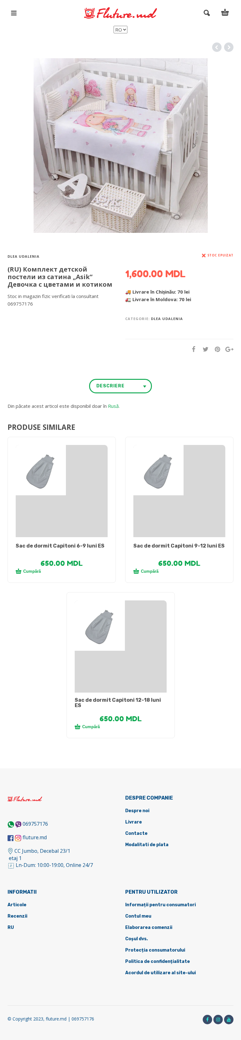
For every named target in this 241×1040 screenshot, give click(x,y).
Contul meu (138, 916)
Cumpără (32, 571)
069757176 (35, 823)
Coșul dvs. (136, 939)
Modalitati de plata (147, 844)
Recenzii (17, 916)
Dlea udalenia (24, 256)
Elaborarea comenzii (148, 927)
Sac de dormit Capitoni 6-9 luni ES (60, 546)
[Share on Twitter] (204, 349)
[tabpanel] (62, 470)
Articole (17, 905)
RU (11, 927)
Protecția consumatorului (155, 950)
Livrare (133, 822)
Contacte (136, 833)
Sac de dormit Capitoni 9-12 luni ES (179, 546)
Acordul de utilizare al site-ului (160, 972)
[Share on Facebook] (192, 349)
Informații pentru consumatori (160, 905)
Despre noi (137, 810)
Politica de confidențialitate (157, 961)
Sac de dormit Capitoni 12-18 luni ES (118, 702)
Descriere (110, 386)
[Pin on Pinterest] (216, 349)
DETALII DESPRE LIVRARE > (38, 316)
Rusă (113, 406)
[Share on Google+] (227, 349)
